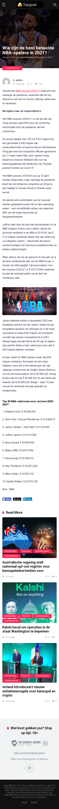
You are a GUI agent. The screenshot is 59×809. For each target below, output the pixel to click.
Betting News (10, 551)
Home (5, 57)
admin (19, 80)
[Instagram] (30, 768)
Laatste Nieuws (12, 68)
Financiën (26, 551)
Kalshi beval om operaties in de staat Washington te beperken (26, 629)
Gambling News (42, 551)
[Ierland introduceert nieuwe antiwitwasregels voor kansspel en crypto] (29, 663)
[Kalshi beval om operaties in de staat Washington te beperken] (29, 602)
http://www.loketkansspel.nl (29, 752)
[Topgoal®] (29, 4)
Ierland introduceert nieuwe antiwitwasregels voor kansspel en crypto (28, 691)
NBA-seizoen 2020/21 (28, 90)
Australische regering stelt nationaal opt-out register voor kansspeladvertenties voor (26, 566)
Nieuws (34, 802)
